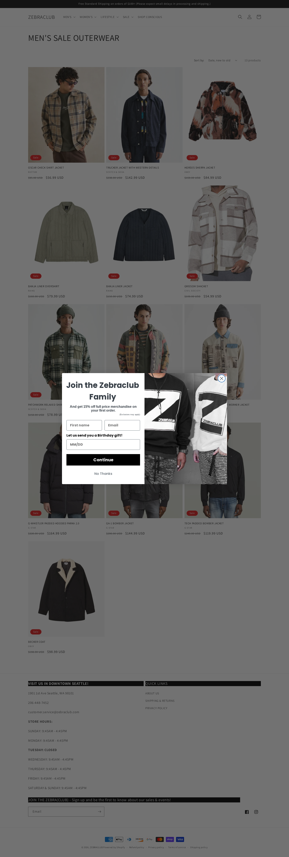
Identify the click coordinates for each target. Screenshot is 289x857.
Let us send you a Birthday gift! (94, 435)
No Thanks (103, 473)
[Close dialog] (221, 378)
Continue (103, 460)
